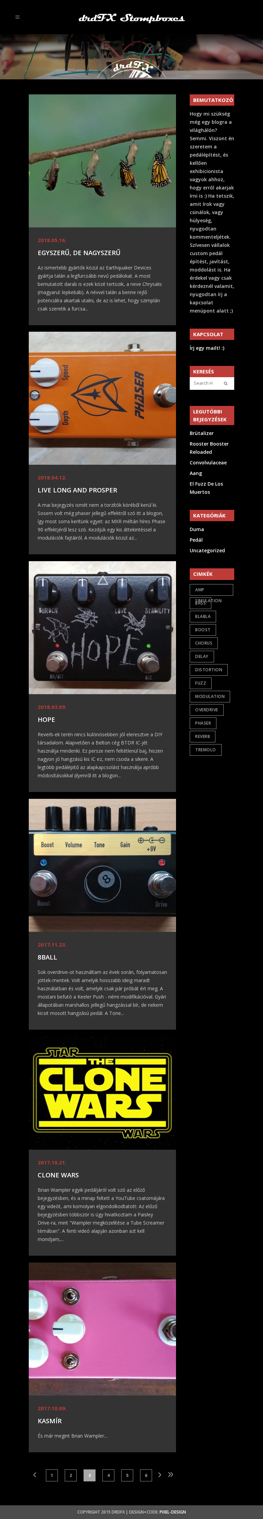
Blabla (203, 616)
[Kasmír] (102, 1329)
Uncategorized (207, 550)
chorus (203, 643)
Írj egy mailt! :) (207, 348)
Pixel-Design (173, 1512)
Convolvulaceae (208, 462)
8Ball (47, 957)
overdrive (206, 710)
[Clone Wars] (102, 1093)
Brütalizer (202, 433)
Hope (46, 719)
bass (200, 603)
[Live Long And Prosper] (102, 398)
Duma (197, 529)
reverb (202, 736)
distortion (208, 670)
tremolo (205, 750)
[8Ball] (102, 865)
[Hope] (102, 627)
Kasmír (50, 1420)
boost (203, 630)
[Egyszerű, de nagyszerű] (102, 160)
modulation (210, 696)
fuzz (200, 683)
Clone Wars (58, 1175)
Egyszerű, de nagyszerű (79, 252)
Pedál (196, 540)
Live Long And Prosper (77, 490)
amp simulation (208, 591)
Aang (196, 473)
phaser (203, 723)
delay (202, 656)
